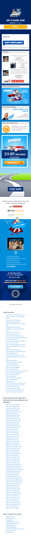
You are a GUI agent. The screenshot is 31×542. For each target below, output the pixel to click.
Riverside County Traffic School (13, 464)
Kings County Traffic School (12, 432)
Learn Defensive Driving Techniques (14, 335)
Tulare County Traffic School (12, 501)
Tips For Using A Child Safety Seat (14, 362)
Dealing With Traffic (10, 381)
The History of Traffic (11, 530)
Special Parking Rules (11, 527)
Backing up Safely (10, 516)
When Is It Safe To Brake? (12, 369)
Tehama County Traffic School (13, 497)
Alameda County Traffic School (13, 404)
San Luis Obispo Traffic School (13, 476)
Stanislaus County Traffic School (13, 494)
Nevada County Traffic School (13, 457)
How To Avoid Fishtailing (11, 379)
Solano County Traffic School (12, 490)
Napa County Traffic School (12, 455)
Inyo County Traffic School (12, 429)
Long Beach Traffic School (12, 438)
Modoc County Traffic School (12, 450)
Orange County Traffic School (13, 459)
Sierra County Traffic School (12, 487)
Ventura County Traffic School (13, 504)
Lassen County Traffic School (13, 436)
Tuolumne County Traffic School (13, 502)
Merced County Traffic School (13, 448)
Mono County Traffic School (12, 452)
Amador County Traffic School (13, 408)
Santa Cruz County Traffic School (13, 483)
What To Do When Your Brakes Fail (14, 372)
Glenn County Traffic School (12, 424)
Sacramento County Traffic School (14, 466)
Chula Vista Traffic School (12, 413)
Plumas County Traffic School (13, 462)
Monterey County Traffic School (13, 453)
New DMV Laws (9, 532)
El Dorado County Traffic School (13, 420)
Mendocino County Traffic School (13, 446)
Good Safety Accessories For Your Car (15, 355)
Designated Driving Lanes (12, 521)
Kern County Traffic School (12, 431)
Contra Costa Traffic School (12, 417)
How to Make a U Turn (11, 518)
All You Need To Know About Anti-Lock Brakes (16, 370)
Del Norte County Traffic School (13, 418)
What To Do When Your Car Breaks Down (15, 383)
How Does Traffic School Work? (13, 320)
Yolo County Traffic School (12, 506)
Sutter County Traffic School (12, 495)
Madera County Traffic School (13, 441)
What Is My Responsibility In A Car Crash (15, 344)
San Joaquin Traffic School (12, 474)
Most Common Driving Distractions (14, 391)
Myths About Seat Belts (11, 360)
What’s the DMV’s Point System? (13, 349)
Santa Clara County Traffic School (14, 481)
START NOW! (15, 189)
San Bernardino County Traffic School (14, 469)
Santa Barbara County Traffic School (14, 480)
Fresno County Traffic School (12, 422)
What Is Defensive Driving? (12, 334)
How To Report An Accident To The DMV (15, 384)
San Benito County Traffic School (13, 467)
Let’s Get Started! (15, 287)
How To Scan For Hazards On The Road (15, 341)
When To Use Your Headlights (13, 367)
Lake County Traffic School (12, 434)
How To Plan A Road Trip (11, 339)
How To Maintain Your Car (12, 353)
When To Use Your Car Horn (12, 365)
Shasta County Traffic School (12, 485)
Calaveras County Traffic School (13, 411)
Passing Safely (9, 520)
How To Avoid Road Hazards (12, 374)
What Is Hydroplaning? (11, 376)
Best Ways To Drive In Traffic (12, 332)
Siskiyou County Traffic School (13, 488)
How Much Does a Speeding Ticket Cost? (15, 314)
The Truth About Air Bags (11, 363)
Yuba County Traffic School (12, 508)
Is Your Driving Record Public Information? (16, 351)
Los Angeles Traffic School (12, 439)
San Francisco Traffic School (12, 473)
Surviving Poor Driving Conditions (14, 377)
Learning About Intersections (12, 523)
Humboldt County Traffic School (13, 425)
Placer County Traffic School (12, 460)
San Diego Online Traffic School (13, 471)
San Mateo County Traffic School (13, 478)
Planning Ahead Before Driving (13, 327)
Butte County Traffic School (12, 410)
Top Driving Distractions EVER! (13, 388)
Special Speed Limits (11, 525)
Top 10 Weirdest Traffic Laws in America (15, 528)
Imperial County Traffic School (13, 427)
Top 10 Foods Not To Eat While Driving (15, 390)
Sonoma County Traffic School (13, 492)
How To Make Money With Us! (13, 321)
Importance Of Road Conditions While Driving (16, 337)
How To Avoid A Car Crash (12, 342)
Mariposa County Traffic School (13, 445)
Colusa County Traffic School (12, 415)
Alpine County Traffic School (12, 406)
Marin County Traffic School (12, 443)
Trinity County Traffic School (12, 499)
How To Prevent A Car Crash (12, 386)
